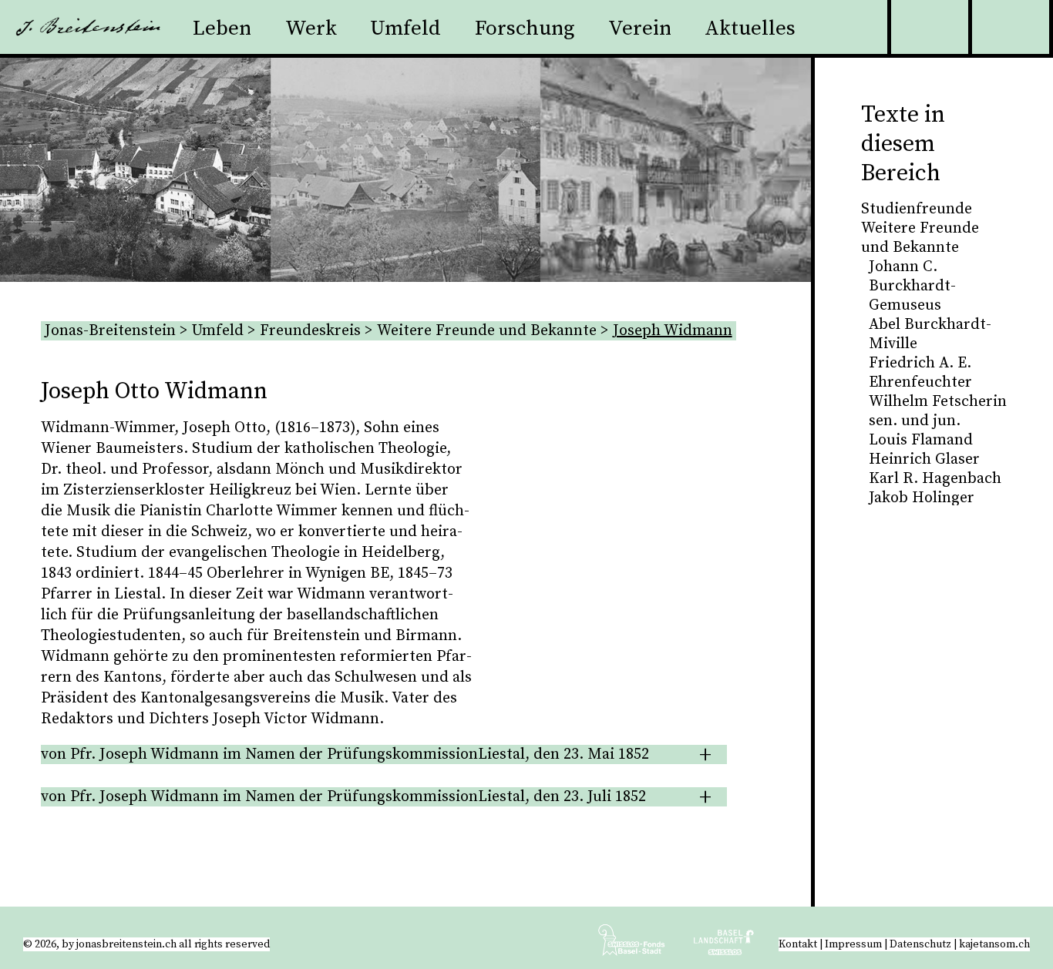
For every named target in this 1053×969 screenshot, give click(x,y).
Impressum (853, 944)
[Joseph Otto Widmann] (604, 626)
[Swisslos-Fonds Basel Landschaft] (724, 946)
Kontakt (798, 944)
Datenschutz (920, 944)
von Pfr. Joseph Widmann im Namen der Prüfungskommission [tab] (345, 754)
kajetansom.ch (994, 944)
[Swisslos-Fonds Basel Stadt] (644, 946)
